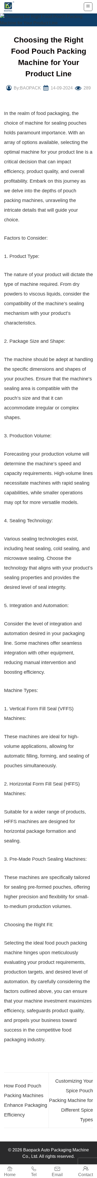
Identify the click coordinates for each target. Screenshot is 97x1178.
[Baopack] (12, 6)
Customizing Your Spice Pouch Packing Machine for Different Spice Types (71, 1100)
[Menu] (88, 6)
